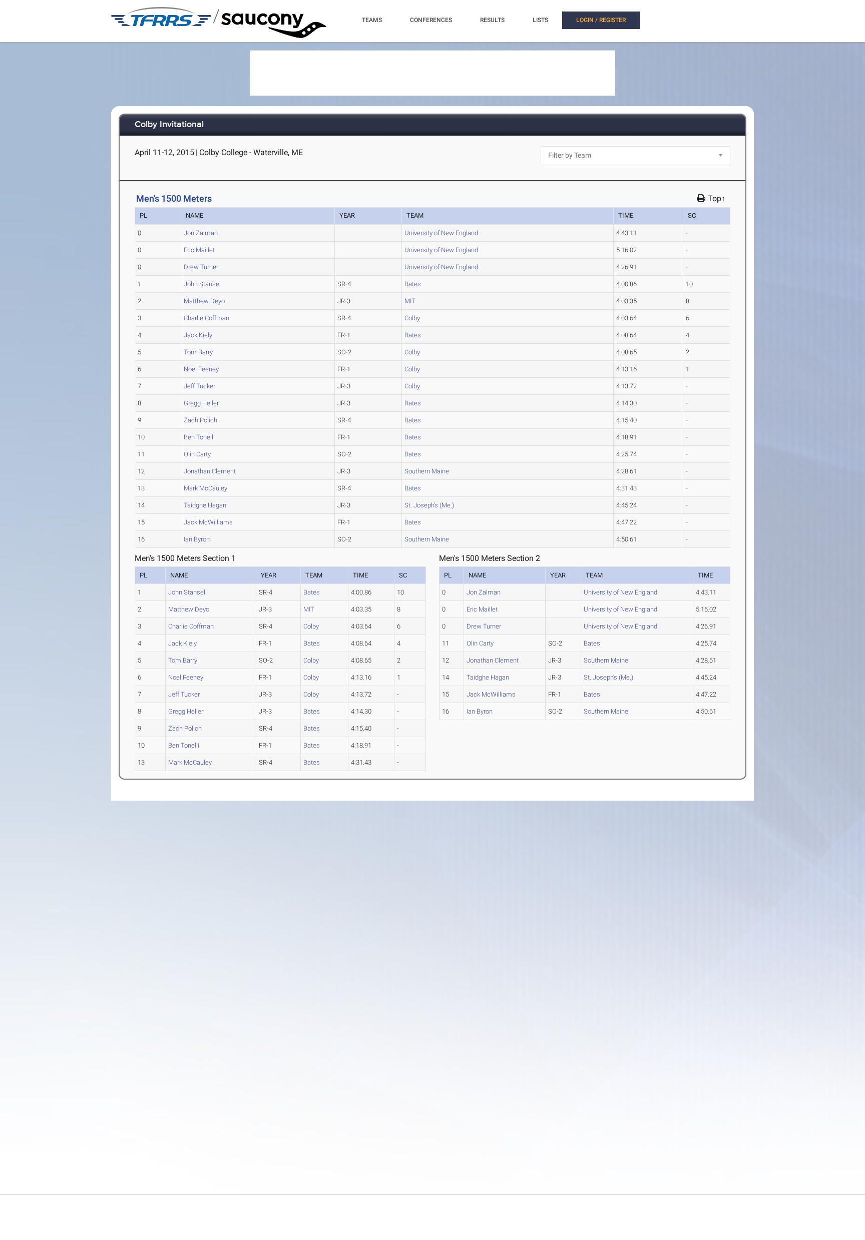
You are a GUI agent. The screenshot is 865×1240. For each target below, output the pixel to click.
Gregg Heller (201, 403)
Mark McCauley (205, 488)
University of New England (441, 233)
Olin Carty (197, 454)
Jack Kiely (198, 335)
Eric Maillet (199, 250)
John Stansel (202, 284)
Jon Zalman (201, 233)
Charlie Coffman (206, 318)
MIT (409, 301)
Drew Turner (201, 267)
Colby (412, 318)
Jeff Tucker (199, 386)
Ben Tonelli (199, 437)
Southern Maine (426, 471)
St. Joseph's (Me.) (429, 505)
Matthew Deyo (204, 301)
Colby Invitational (169, 125)
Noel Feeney (201, 369)
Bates (412, 284)
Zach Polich (200, 420)
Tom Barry (198, 352)
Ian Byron (197, 539)
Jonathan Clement (210, 471)
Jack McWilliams (208, 522)
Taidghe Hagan (205, 505)
